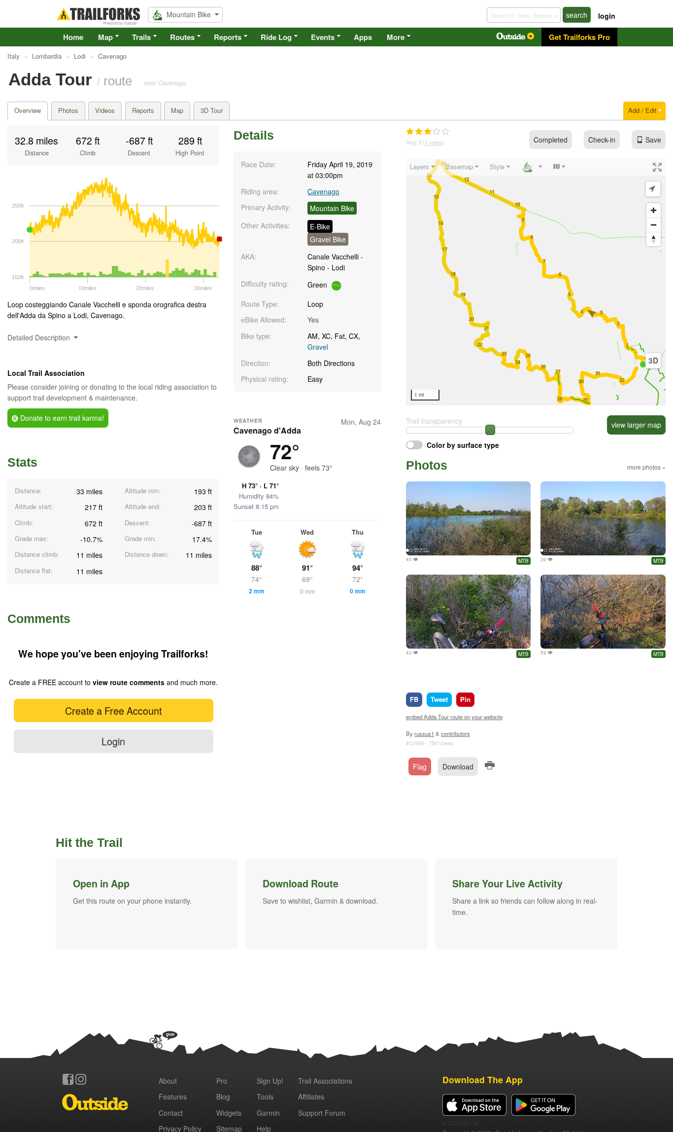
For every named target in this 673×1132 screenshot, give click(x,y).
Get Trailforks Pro (579, 37)
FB (414, 699)
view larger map (636, 425)
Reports (227, 37)
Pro (221, 1081)
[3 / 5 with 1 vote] (427, 131)
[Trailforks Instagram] (80, 1079)
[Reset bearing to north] (653, 239)
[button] (147, 904)
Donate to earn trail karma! (61, 418)
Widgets (228, 1113)
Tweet (439, 699)
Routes (182, 37)
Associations (325, 1081)
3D (653, 360)
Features (173, 1096)
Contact (171, 1113)
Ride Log (276, 37)
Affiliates (311, 1096)
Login (113, 741)
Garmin (268, 1113)
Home (73, 37)
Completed (551, 140)
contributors (455, 733)
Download (457, 766)
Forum (321, 1113)
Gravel (317, 347)
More (395, 37)
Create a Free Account (113, 710)
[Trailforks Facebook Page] (68, 1079)
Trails (141, 37)
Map (105, 37)
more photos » (646, 467)
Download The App (482, 1079)
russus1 (424, 733)
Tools (265, 1096)
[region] (536, 282)
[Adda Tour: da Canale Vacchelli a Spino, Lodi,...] (468, 518)
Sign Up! (270, 1081)
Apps (363, 37)
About (168, 1081)
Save (653, 140)
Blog (223, 1096)
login (606, 16)
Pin (465, 699)
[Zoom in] (653, 210)
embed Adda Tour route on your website (454, 717)
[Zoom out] (653, 225)
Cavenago (323, 191)
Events (323, 37)
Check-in (601, 140)
